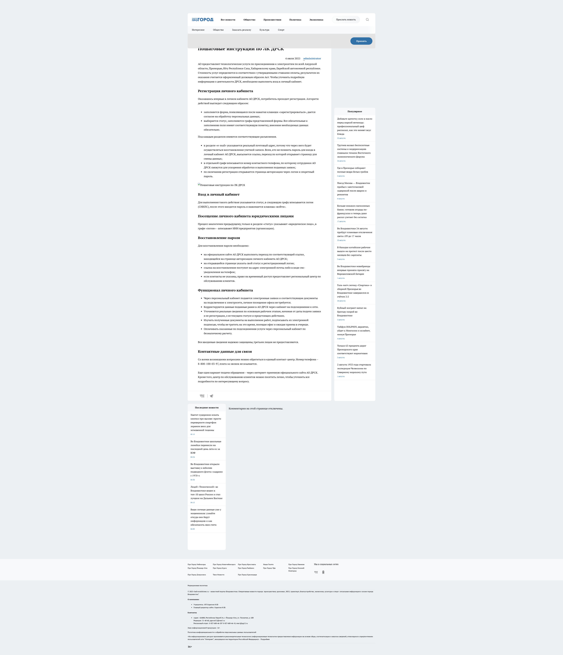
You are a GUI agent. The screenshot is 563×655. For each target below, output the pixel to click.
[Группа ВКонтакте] (316, 572)
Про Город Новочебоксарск (224, 564)
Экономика (316, 19)
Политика (295, 19)
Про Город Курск (220, 568)
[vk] (202, 396)
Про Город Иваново (296, 564)
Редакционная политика (197, 585)
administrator (312, 58)
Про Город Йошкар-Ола (197, 568)
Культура (264, 29)
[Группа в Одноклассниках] (323, 572)
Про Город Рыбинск (246, 568)
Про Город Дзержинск (197, 575)
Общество (249, 19)
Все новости (228, 19)
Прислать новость (346, 19)
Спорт (281, 29)
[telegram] (212, 396)
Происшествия (272, 19)
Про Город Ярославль (247, 564)
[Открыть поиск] (367, 20)
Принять (361, 41)
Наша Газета (268, 564)
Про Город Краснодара (247, 575)
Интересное (198, 29)
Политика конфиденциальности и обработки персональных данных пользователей (222, 632)
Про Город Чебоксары (197, 564)
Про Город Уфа (269, 568)
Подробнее (265, 639)
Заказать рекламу (241, 29)
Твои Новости (218, 575)
